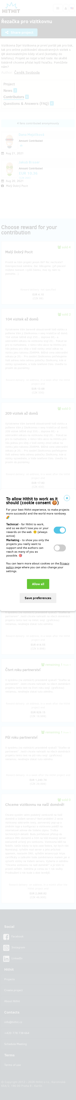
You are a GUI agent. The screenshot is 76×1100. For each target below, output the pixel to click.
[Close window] (67, 498)
